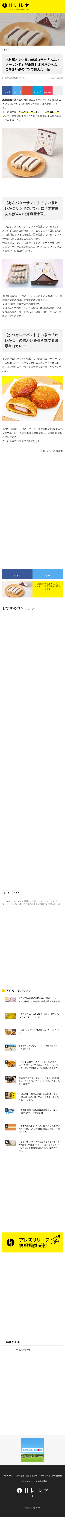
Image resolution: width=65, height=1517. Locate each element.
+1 (27, 92)
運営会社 (29, 1476)
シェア (7, 92)
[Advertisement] (32, 483)
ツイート (17, 92)
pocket (47, 92)
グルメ (6, 50)
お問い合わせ (56, 1476)
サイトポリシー (42, 1476)
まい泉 (6, 892)
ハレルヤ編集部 (56, 78)
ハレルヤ (7, 1476)
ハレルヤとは (18, 1476)
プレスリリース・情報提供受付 (33, 1481)
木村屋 (17, 892)
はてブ (37, 92)
